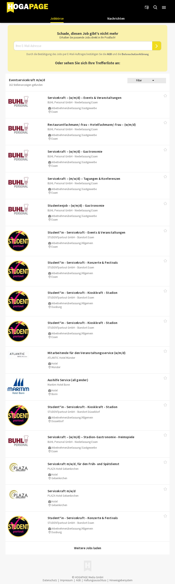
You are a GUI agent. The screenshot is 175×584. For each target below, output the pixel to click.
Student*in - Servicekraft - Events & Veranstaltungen (86, 232)
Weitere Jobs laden (87, 548)
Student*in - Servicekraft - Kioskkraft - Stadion (83, 293)
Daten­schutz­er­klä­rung (135, 54)
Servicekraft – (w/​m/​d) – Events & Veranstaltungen (84, 98)
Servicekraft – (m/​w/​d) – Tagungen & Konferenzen (84, 179)
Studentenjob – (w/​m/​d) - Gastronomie (76, 205)
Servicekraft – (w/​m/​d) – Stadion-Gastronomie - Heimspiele (91, 437)
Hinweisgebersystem (121, 580)
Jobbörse (57, 18)
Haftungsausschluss (95, 580)
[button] (164, 7)
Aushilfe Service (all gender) (68, 380)
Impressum (66, 580)
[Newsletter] (147, 7)
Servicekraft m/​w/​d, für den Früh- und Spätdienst (84, 464)
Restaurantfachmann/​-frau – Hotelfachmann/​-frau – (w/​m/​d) (92, 125)
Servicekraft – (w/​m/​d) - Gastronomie (75, 151)
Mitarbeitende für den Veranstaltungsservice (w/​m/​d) (86, 353)
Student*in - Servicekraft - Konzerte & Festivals (83, 263)
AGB (109, 54)
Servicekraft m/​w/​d (62, 491)
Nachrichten (116, 18)
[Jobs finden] (155, 7)
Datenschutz (50, 580)
